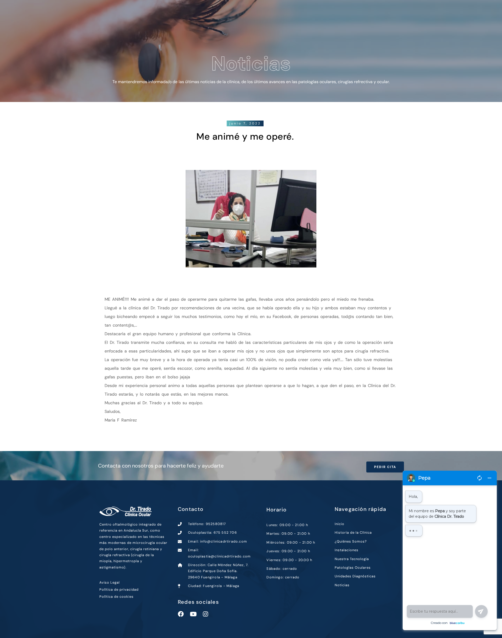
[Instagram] (205, 614)
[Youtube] (193, 614)
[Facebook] (181, 614)
